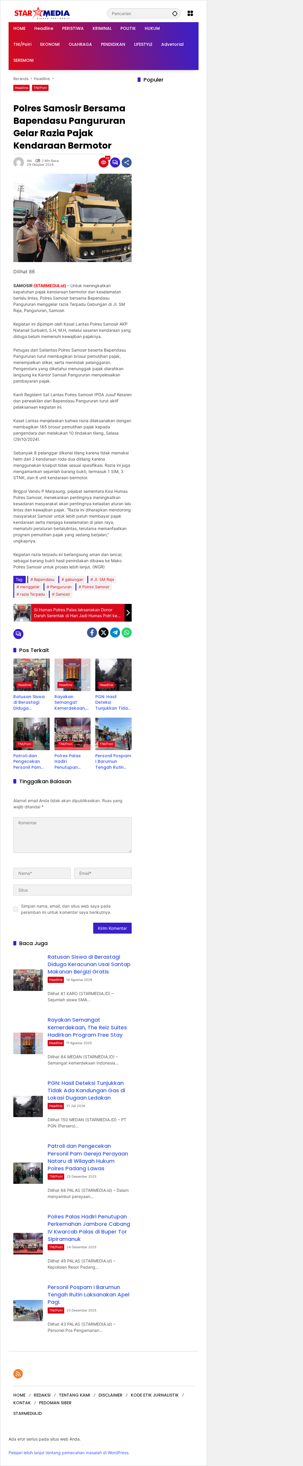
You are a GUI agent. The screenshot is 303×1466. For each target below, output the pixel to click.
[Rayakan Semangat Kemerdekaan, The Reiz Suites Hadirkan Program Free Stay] (72, 675)
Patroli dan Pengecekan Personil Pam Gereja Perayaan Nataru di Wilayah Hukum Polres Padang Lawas (29, 762)
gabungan (74, 579)
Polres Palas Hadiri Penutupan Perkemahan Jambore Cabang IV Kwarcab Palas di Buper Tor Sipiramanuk (70, 762)
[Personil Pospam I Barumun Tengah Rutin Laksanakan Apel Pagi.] (113, 734)
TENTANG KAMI (74, 1395)
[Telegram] (115, 633)
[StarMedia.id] (42, 12)
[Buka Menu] (190, 13)
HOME (19, 1395)
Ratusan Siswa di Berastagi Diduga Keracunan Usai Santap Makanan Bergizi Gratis (31, 702)
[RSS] (18, 1374)
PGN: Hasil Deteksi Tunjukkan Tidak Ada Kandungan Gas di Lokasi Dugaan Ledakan (112, 702)
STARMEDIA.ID (27, 1413)
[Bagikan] (127, 162)
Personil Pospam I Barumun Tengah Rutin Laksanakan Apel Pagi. (113, 762)
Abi (29, 160)
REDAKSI (42, 1395)
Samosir (63, 594)
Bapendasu (44, 579)
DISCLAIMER (111, 1395)
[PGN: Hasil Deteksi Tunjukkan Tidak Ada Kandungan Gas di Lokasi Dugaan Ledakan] (113, 675)
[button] (175, 13)
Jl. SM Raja (104, 579)
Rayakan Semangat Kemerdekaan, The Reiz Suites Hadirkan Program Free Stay (70, 702)
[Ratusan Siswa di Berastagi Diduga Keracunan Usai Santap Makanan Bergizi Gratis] (31, 675)
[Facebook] (92, 633)
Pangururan (61, 586)
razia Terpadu (32, 594)
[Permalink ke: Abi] (20, 162)
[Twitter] (104, 633)
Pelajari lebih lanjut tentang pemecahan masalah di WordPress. (69, 1452)
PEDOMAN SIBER (55, 1403)
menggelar (30, 586)
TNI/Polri (40, 88)
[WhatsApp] (127, 633)
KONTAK (22, 1403)
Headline (21, 88)
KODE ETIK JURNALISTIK (155, 1395)
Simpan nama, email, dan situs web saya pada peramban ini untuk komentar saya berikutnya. (66, 909)
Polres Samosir (95, 586)
